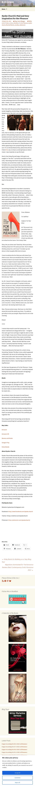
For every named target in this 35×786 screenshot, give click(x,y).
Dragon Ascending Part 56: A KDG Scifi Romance (14, 749)
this (7, 150)
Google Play (5, 442)
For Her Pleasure (23, 23)
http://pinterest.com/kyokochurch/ (19, 520)
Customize (17, 777)
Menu (3, 9)
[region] (17, 770)
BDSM (30, 21)
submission (22, 25)
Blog (15, 21)
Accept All (17, 773)
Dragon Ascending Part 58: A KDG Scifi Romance (14, 744)
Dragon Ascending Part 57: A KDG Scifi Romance (14, 747)
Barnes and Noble (7, 438)
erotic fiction (5, 23)
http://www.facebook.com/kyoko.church (20, 511)
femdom (16, 23)
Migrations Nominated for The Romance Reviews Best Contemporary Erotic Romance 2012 (17, 567)
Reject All (17, 782)
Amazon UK (5, 434)
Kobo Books (5, 447)
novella (17, 25)
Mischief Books (10, 25)
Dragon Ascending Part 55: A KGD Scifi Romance (14, 752)
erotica (11, 23)
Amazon (4, 430)
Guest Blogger (21, 21)
